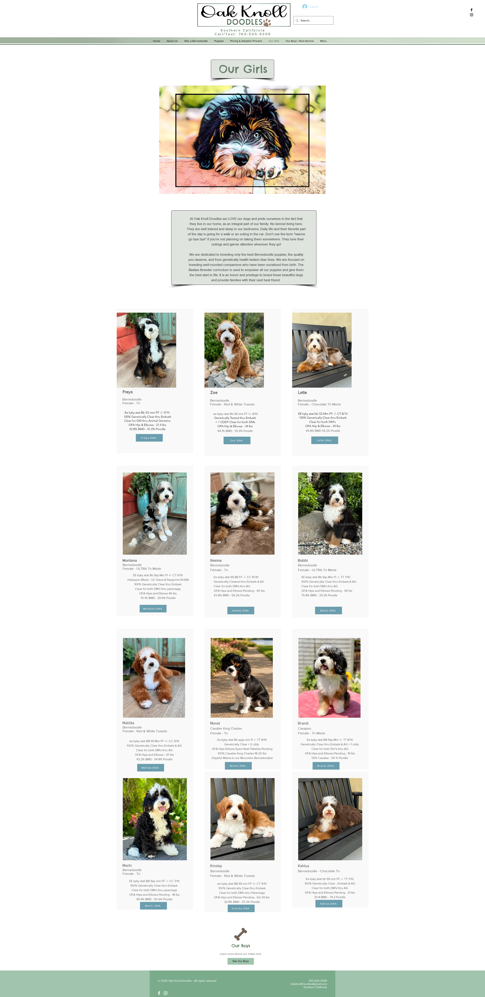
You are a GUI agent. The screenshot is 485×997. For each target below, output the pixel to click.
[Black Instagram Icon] (471, 15)
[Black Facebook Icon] (471, 10)
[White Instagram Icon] (165, 993)
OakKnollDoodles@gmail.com (308, 983)
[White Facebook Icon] (159, 993)
